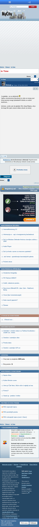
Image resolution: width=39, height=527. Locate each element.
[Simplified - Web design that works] (28, 492)
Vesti (30, 471)
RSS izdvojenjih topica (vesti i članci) (15, 417)
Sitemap (16, 464)
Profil (4, 156)
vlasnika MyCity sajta (8, 512)
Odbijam (33, 523)
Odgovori (7, 176)
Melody (8, 85)
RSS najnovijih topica (10, 407)
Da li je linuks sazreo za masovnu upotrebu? (17, 251)
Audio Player (7, 246)
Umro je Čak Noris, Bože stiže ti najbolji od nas (18, 385)
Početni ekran (7, 262)
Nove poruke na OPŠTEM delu (11, 269)
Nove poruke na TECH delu (10, 225)
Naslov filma (7, 375)
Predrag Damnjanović (11, 516)
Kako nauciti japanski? (10, 300)
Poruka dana (7, 343)
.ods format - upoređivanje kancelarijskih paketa (18, 256)
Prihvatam (24, 523)
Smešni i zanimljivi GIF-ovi (11, 348)
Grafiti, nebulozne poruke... (11, 283)
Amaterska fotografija (10, 273)
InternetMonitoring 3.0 (10, 229)
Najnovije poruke (7, 464)
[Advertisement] (19, 44)
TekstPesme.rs (26, 477)
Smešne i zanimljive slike (11, 337)
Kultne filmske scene (10, 380)
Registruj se (7, 160)
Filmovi (7, 67)
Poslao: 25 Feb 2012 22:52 (21, 85)
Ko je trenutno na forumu (10, 427)
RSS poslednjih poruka (10, 412)
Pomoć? (6, 390)
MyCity (2, 67)
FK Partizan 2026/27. (10, 278)
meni (10, 2)
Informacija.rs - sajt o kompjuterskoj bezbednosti (18, 234)
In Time (13, 67)
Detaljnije (21, 436)
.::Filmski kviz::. (8, 319)
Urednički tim (24, 464)
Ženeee (5, 305)
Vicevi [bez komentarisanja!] (12, 295)
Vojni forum (25, 473)
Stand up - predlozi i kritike (11, 396)
